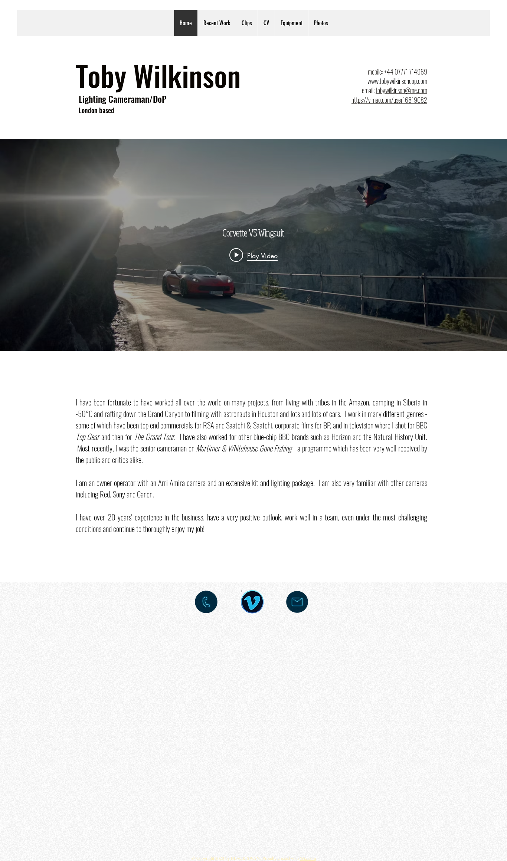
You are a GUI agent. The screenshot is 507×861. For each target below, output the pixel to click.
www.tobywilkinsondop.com (397, 81)
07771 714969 (411, 71)
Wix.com (308, 858)
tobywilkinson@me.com (401, 90)
